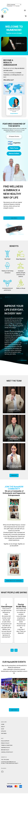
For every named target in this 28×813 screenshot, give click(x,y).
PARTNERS (3, 733)
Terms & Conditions (6, 745)
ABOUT (3, 726)
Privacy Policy (5, 743)
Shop (2, 728)
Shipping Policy (5, 747)
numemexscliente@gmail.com (8, 761)
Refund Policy (5, 749)
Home (2, 724)
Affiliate (3, 731)
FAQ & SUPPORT (5, 740)
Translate (17, 6)
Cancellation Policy (7, 752)
